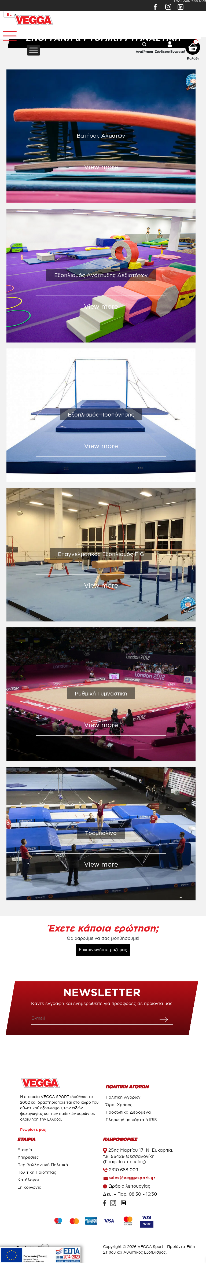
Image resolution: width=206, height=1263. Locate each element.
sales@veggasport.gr (132, 1177)
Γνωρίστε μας (33, 1129)
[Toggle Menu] (7, 33)
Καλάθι (193, 58)
